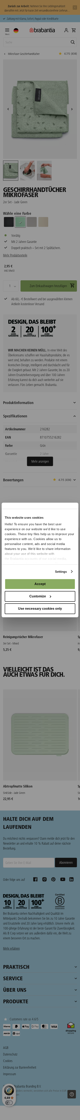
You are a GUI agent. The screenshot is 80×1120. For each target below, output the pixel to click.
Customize (37, 596)
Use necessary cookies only (40, 608)
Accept (40, 584)
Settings (61, 571)
